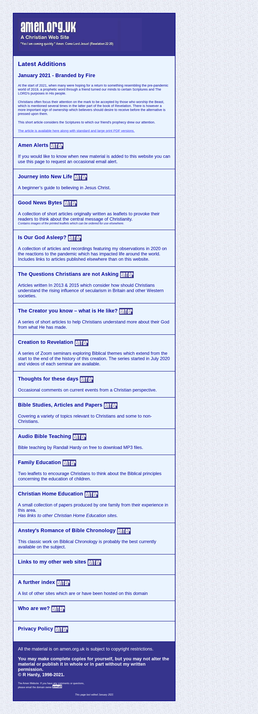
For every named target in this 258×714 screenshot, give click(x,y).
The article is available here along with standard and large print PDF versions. (76, 131)
